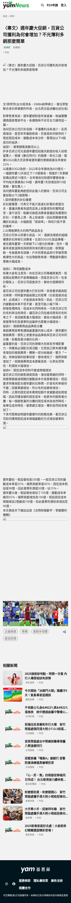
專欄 (24, 631)
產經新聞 (10, 638)
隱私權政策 (40, 881)
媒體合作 (25, 888)
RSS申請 (52, 5)
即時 (12, 16)
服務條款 (25, 881)
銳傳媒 (7, 47)
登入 (64, 5)
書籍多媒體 (40, 631)
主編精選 (10, 631)
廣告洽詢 (57, 881)
